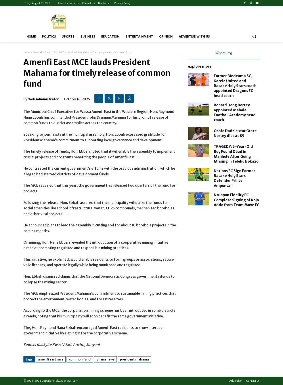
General (37, 52)
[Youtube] (257, 3)
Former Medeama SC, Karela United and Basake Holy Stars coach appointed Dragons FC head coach (235, 86)
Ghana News (105, 359)
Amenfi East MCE (50, 359)
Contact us (253, 380)
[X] (109, 98)
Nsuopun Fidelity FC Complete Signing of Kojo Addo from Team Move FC (236, 200)
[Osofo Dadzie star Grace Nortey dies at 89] (198, 133)
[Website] (250, 3)
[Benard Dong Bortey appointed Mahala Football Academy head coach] (198, 108)
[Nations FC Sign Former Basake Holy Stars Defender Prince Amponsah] (198, 174)
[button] (254, 36)
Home (26, 52)
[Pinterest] (119, 98)
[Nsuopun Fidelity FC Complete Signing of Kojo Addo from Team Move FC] (198, 198)
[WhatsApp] (129, 98)
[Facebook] (244, 3)
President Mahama (134, 359)
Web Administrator (43, 99)
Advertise (235, 380)
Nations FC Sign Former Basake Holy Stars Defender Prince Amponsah (234, 178)
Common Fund (80, 359)
